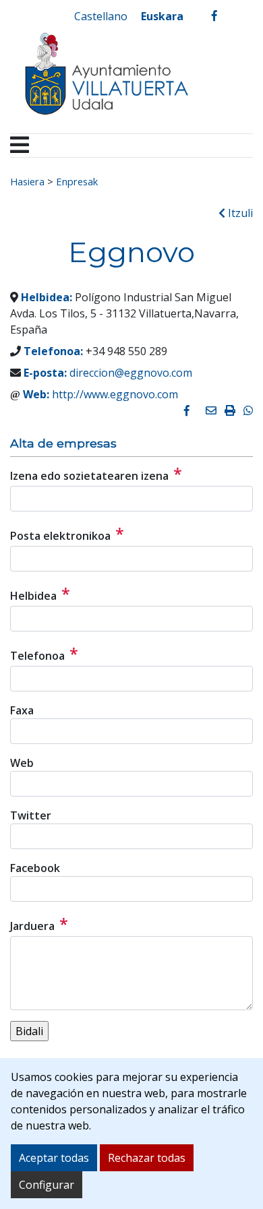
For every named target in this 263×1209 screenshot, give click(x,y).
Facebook (35, 868)
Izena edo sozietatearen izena (96, 474)
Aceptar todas (54, 1157)
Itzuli (239, 213)
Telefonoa (44, 653)
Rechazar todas (146, 1157)
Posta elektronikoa (67, 534)
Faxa (22, 710)
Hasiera (27, 181)
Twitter (30, 815)
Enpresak (77, 181)
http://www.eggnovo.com (115, 394)
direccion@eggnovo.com (130, 372)
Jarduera (39, 924)
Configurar (46, 1184)
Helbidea (40, 593)
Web (22, 762)
